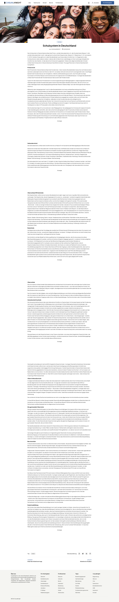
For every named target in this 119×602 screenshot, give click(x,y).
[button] (89, 3)
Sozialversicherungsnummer (81, 590)
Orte (94, 581)
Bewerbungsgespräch (80, 576)
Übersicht (43, 576)
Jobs (29, 2)
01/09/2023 (66, 49)
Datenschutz (96, 583)
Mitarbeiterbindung (79, 588)
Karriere (77, 585)
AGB (94, 588)
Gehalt (59, 590)
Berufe (51, 2)
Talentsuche (37, 2)
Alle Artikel (77, 592)
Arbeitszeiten (61, 592)
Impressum (95, 590)
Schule (59, 42)
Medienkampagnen (45, 592)
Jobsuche (60, 578)
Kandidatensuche (45, 578)
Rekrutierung (78, 581)
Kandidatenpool (44, 583)
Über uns (95, 578)
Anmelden (96, 2)
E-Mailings (43, 590)
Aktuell (44, 2)
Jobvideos (43, 588)
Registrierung (96, 576)
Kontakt (95, 592)
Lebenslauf (60, 583)
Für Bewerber (59, 2)
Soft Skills (77, 583)
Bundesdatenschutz (97, 585)
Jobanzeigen (43, 581)
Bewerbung (60, 585)
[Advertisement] (59, 131)
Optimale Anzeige (79, 578)
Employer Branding (45, 585)
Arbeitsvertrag (61, 588)
